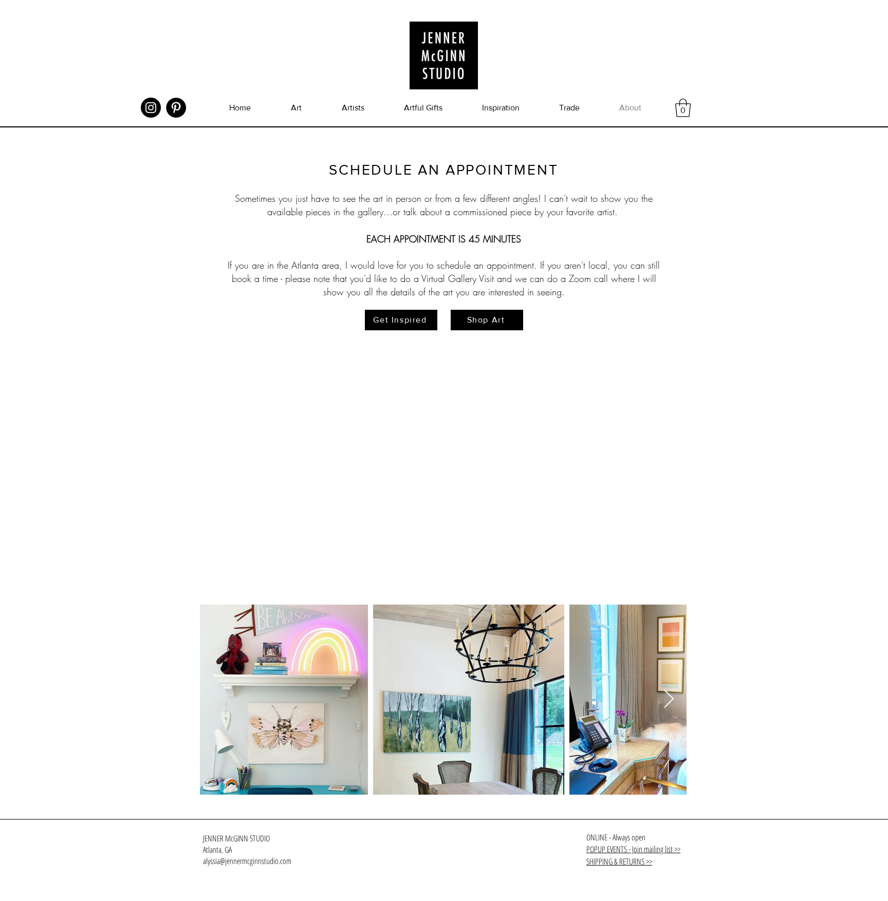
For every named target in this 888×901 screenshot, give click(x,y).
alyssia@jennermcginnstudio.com (247, 861)
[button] (683, 108)
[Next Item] (669, 699)
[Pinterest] (176, 108)
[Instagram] (151, 108)
